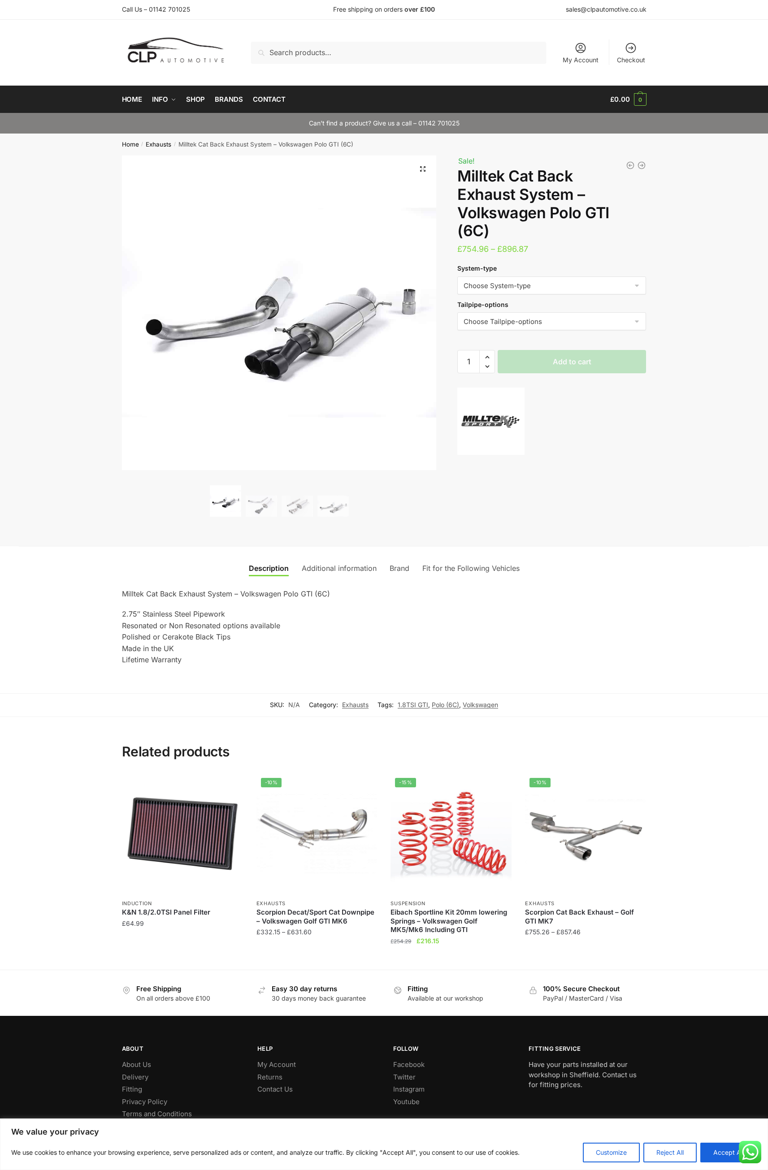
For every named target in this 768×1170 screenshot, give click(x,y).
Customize (611, 1152)
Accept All (728, 1152)
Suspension (408, 903)
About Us (136, 1064)
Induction (137, 903)
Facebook (409, 1064)
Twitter (404, 1077)
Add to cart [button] (182, 959)
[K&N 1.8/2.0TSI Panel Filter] (182, 833)
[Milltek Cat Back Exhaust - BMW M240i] (630, 165)
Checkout (631, 60)
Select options (317, 959)
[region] (384, 1144)
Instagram (409, 1089)
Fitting (132, 1089)
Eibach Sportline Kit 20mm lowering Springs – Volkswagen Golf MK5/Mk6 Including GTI (449, 921)
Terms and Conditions (157, 1114)
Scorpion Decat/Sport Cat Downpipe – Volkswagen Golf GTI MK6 (315, 916)
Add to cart (572, 361)
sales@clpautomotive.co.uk (606, 9)
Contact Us (275, 1089)
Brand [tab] (399, 568)
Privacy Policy (144, 1101)
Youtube (406, 1101)
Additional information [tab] (339, 568)
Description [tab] (269, 568)
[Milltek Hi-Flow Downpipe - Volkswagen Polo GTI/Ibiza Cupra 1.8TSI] (641, 165)
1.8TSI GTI (413, 704)
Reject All (670, 1152)
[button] (423, 169)
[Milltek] (491, 423)
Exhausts (158, 144)
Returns (269, 1077)
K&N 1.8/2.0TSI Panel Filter (166, 912)
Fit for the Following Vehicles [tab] (471, 568)
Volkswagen (480, 704)
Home (130, 144)
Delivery (135, 1077)
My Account (581, 60)
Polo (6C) (445, 704)
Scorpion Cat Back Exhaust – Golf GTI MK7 (579, 916)
